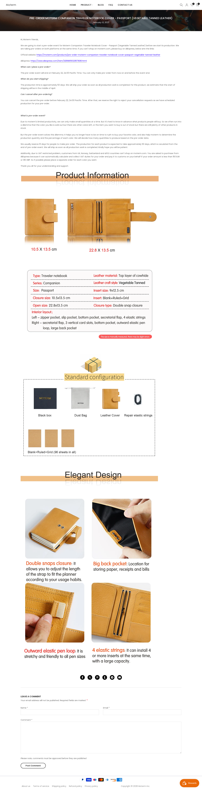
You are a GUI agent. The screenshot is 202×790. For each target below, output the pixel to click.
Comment (26, 720)
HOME (73, 4)
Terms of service (41, 786)
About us (26, 786)
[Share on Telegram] (112, 677)
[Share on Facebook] (82, 677)
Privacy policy (91, 786)
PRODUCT (86, 4)
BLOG (101, 4)
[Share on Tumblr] (104, 677)
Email (106, 707)
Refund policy (75, 786)
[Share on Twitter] (90, 677)
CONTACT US (125, 4)
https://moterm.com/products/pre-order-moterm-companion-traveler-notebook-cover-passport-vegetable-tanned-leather (98, 54)
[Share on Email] (119, 677)
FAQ (111, 4)
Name (24, 707)
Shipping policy (59, 786)
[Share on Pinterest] (97, 677)
